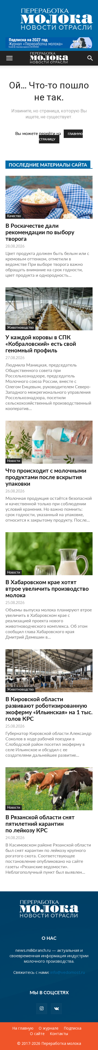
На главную (22, 1028)
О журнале (49, 1028)
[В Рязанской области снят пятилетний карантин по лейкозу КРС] (49, 788)
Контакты (59, 1033)
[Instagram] (41, 1008)
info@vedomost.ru (67, 972)
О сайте (37, 1033)
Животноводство (20, 327)
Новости (13, 460)
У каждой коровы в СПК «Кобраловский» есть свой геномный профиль (40, 343)
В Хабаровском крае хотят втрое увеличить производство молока (47, 588)
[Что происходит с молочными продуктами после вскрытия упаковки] (49, 442)
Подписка (72, 1028)
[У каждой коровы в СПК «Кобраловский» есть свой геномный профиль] (49, 308)
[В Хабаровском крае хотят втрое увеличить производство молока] (49, 553)
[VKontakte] (56, 1008)
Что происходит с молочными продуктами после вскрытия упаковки (45, 476)
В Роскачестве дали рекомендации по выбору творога (39, 231)
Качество (14, 216)
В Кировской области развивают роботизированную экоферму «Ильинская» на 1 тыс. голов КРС (49, 708)
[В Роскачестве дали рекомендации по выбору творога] (49, 197)
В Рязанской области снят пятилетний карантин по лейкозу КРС (40, 823)
